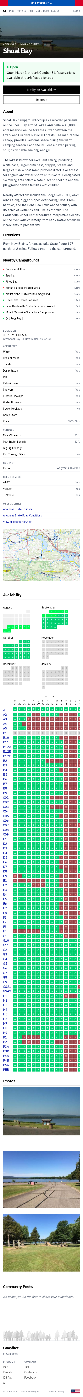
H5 (5, 1014)
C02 (6, 802)
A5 (5, 728)
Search (55, 10)
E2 (5, 885)
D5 (5, 857)
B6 (5, 779)
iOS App (8, 1377)
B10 (6, 738)
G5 (5, 963)
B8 (5, 788)
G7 (5, 973)
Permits (21, 10)
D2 (5, 844)
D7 (5, 867)
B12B (7, 751)
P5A (6, 1065)
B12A (7, 747)
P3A (6, 1046)
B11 (6, 742)
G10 (6, 940)
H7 (5, 1023)
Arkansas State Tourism (17, 509)
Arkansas (9, 44)
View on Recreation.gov (17, 522)
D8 (5, 871)
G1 (5, 936)
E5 (5, 899)
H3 (5, 1005)
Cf (4, 11)
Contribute (42, 10)
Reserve (41, 100)
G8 (5, 977)
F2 (5, 922)
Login (76, 10)
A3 (5, 719)
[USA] (75, 1392)
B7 (5, 784)
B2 (5, 761)
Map (11, 10)
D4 (5, 853)
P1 (5, 1037)
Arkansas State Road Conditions (22, 515)
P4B (6, 1060)
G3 (5, 954)
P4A (6, 1056)
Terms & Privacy (55, 1391)
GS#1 (7, 987)
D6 (5, 862)
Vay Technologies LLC (32, 1391)
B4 (5, 770)
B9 (5, 793)
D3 (5, 848)
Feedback (30, 1377)
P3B (6, 1051)
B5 (5, 774)
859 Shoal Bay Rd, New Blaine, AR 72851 (27, 339)
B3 (5, 765)
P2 (5, 1042)
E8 (5, 913)
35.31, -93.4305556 (15, 335)
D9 (5, 876)
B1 (5, 733)
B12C (7, 756)
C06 (6, 821)
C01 (6, 797)
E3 (5, 890)
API (5, 1383)
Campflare (11, 1348)
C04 (6, 811)
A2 (5, 714)
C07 (6, 825)
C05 (6, 816)
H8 (5, 1028)
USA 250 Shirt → (41, 3)
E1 (5, 880)
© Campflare (10, 1391)
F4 (5, 931)
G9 (5, 982)
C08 (6, 830)
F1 (5, 917)
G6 (5, 968)
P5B (6, 1070)
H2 (5, 1000)
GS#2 (7, 991)
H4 (5, 1010)
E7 (5, 908)
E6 (5, 904)
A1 (5, 710)
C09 (6, 834)
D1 (5, 839)
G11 (6, 945)
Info (31, 10)
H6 (5, 1019)
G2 (5, 950)
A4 (5, 724)
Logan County (29, 44)
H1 (5, 996)
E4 (5, 894)
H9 (5, 1033)
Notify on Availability (41, 90)
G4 (5, 959)
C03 (6, 807)
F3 (5, 927)
